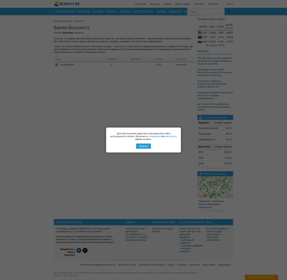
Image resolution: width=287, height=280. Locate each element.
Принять (143, 146)
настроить (171, 136)
